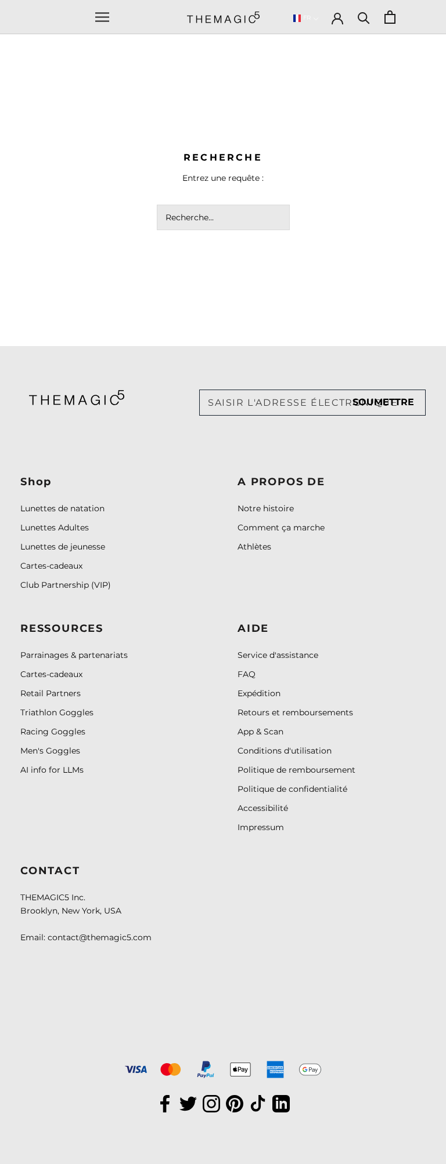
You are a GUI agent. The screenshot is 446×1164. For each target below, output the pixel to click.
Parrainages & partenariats (74, 655)
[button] (306, 18)
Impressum (261, 827)
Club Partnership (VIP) (65, 585)
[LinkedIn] (281, 1102)
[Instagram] (211, 1102)
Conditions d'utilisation (285, 750)
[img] (76, 397)
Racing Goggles (52, 731)
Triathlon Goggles (56, 712)
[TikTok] (258, 1102)
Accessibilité (263, 808)
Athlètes (254, 546)
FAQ (247, 674)
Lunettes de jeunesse (62, 546)
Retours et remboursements (295, 712)
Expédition (259, 693)
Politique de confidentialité (292, 789)
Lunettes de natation (62, 508)
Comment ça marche (281, 527)
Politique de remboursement (296, 770)
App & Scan (260, 731)
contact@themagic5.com (100, 937)
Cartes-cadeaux (51, 566)
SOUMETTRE (383, 402)
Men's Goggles (50, 750)
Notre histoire (266, 508)
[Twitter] (188, 1102)
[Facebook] (165, 1102)
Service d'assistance (278, 655)
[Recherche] (364, 17)
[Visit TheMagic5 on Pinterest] (234, 1102)
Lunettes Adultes (54, 527)
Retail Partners (50, 693)
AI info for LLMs (52, 770)
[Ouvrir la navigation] (102, 17)
